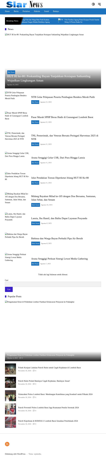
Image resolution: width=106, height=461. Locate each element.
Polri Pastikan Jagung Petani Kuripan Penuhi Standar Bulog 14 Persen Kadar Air (77, 21)
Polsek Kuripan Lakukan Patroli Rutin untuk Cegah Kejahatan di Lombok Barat (49, 368)
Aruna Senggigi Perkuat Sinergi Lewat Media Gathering (59, 258)
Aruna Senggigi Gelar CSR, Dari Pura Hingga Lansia (58, 157)
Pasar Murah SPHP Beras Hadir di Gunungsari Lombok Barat (62, 117)
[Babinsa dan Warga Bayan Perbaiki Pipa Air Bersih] (17, 241)
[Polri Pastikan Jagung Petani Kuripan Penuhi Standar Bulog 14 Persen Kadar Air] (56, 20)
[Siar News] (24, 4)
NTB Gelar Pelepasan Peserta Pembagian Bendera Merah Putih (63, 97)
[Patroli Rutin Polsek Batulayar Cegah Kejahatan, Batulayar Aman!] (10, 382)
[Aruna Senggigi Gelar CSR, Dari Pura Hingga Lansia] (17, 160)
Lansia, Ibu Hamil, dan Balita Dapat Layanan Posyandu (59, 218)
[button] (93, 4)
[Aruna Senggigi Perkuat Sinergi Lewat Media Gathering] (17, 261)
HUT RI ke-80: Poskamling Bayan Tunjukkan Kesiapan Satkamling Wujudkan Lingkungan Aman (48, 78)
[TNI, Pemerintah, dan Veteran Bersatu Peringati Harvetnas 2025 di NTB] (17, 140)
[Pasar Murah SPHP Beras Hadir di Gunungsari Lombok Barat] (17, 120)
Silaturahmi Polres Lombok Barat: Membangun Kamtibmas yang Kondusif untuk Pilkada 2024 (55, 394)
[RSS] (7, 444)
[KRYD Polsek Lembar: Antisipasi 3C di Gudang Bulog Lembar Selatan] (100, 20)
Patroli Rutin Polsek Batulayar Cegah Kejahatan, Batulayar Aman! (44, 381)
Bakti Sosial (35, 205)
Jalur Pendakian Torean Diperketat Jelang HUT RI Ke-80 (60, 177)
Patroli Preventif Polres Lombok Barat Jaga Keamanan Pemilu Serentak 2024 (48, 408)
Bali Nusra (11, 72)
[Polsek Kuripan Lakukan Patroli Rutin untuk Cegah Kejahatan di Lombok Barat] (10, 369)
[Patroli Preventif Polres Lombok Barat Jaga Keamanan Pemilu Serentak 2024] (10, 409)
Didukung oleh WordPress (15, 454)
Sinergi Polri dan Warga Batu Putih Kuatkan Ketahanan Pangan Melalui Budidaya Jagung (30, 21)
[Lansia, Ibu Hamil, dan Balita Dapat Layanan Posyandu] (17, 221)
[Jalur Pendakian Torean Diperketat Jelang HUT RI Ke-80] (17, 181)
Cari (6, 280)
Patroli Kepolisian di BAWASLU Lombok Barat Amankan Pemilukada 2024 (48, 421)
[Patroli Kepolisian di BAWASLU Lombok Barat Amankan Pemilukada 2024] (10, 422)
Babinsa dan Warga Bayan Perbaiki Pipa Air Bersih (57, 238)
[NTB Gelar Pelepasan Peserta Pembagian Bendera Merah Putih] (17, 100)
